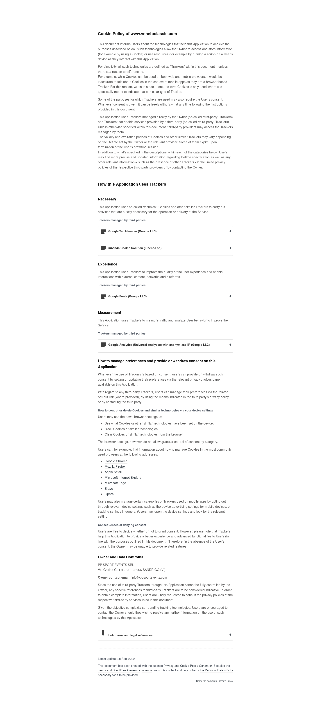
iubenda (147, 670)
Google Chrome (116, 461)
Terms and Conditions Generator (119, 670)
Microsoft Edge (115, 483)
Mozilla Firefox (115, 466)
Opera (109, 494)
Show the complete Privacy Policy (214, 681)
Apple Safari (113, 471)
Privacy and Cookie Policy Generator (188, 665)
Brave (109, 488)
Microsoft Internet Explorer (124, 477)
